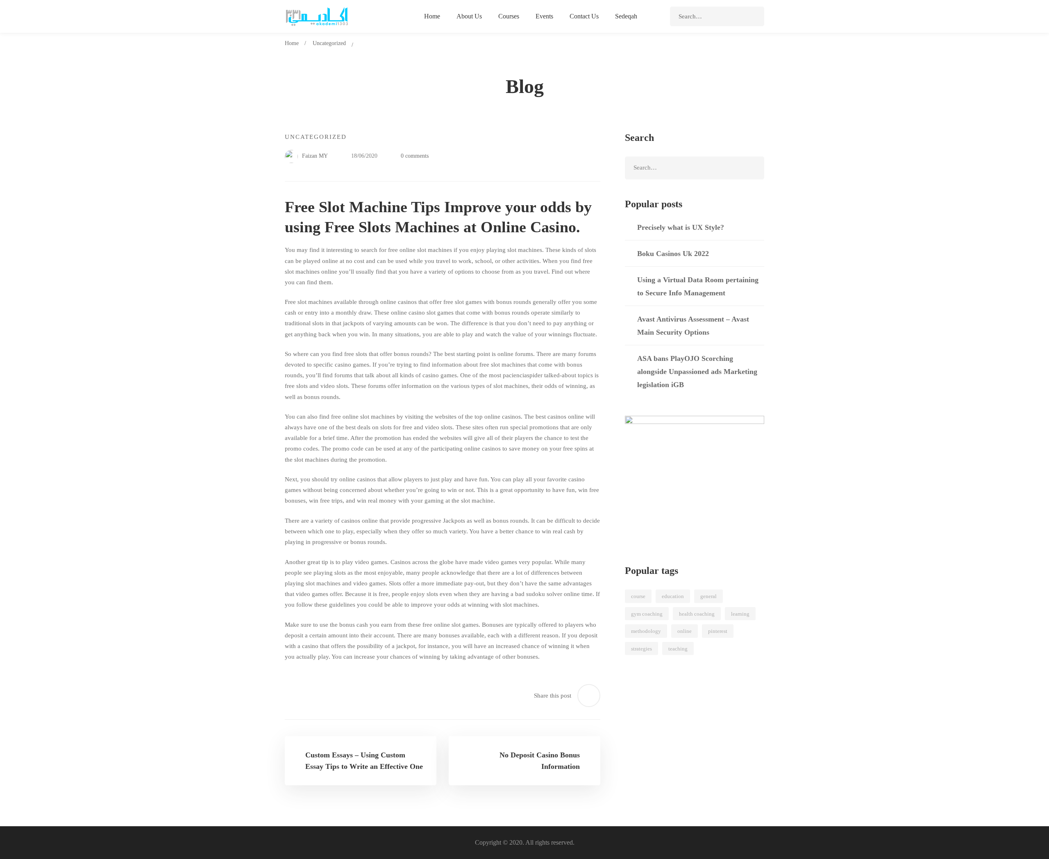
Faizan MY (314, 156)
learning (740, 614)
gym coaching (647, 614)
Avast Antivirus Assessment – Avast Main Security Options (693, 325)
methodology (646, 631)
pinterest (717, 631)
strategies (641, 649)
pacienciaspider (523, 375)
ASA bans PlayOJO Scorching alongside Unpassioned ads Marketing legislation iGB (697, 371)
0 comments (415, 156)
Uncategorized (329, 43)
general (708, 596)
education (673, 596)
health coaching (697, 614)
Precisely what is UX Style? (680, 227)
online (684, 631)
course (638, 596)
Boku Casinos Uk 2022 (673, 253)
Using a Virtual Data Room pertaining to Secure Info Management (697, 286)
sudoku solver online (553, 594)
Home (292, 43)
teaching (678, 649)
